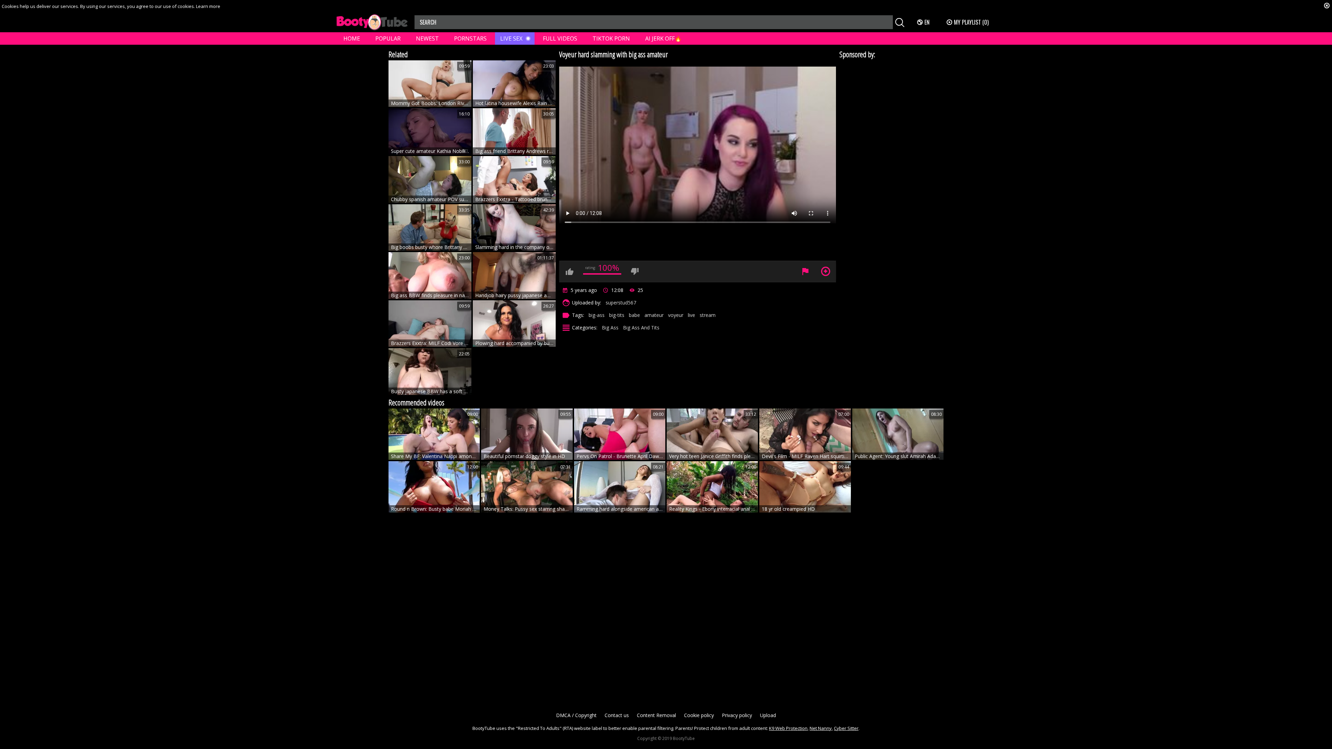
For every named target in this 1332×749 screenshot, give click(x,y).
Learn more (208, 6)
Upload (768, 715)
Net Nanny (821, 728)
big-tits (616, 315)
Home (351, 38)
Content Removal (656, 715)
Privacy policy (737, 715)
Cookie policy (699, 715)
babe (634, 315)
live (691, 315)
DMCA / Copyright (576, 715)
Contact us (617, 715)
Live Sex (511, 38)
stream (708, 315)
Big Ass (610, 327)
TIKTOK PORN (611, 38)
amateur (654, 315)
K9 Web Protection (788, 728)
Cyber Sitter (846, 728)
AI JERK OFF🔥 (663, 38)
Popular (388, 38)
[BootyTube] (372, 22)
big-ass (597, 315)
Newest (427, 38)
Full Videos (560, 38)
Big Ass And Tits (641, 327)
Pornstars (470, 38)
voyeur (675, 315)
